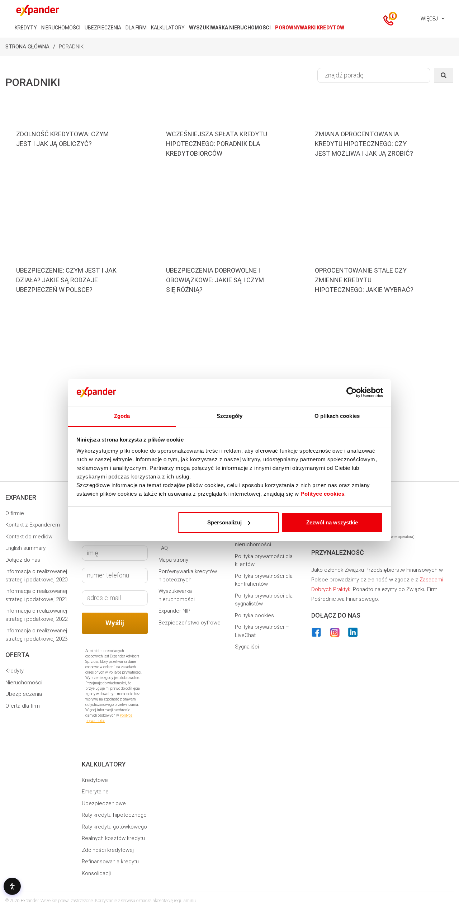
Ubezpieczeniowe (104, 803)
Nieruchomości (23, 682)
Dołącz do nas (22, 560)
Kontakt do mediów (28, 536)
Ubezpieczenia (23, 694)
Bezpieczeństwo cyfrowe (189, 622)
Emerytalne (95, 791)
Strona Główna (27, 46)
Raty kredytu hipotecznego (114, 815)
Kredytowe (95, 780)
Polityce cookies (322, 494)
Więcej (429, 19)
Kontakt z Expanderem (32, 525)
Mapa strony (173, 560)
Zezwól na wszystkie (332, 522)
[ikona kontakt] (388, 19)
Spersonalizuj (224, 522)
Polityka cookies (254, 615)
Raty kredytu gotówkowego (114, 827)
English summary (25, 548)
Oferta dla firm (22, 706)
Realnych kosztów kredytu (113, 838)
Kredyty (14, 670)
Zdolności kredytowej (108, 850)
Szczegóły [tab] (230, 416)
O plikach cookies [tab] (337, 416)
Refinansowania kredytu (110, 861)
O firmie (14, 513)
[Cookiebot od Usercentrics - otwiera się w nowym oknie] (351, 392)
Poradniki (72, 46)
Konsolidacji (96, 873)
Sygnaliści (247, 646)
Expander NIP (174, 611)
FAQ (163, 548)
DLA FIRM (136, 27)
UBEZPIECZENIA (103, 27)
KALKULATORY (168, 27)
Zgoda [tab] (122, 416)
